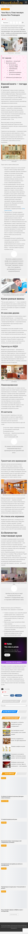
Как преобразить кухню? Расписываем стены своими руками (18, 732)
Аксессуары (5, 801)
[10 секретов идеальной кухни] (14, 809)
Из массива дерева (13, 65)
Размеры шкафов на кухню (18, 746)
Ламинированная (13, 68)
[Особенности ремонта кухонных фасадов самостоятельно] (14, 786)
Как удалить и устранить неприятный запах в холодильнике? (17, 724)
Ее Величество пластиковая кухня (14, 77)
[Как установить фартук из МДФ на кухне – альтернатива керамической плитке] (14, 899)
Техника (4, 822)
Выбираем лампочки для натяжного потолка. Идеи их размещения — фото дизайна (19, 764)
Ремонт (3, 778)
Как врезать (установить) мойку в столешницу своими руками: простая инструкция (18, 756)
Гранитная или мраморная (15, 72)
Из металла (11, 70)
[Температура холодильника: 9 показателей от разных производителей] (14, 876)
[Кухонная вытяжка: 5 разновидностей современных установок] (14, 830)
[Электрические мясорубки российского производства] (14, 853)
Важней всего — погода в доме (13, 61)
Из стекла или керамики (14, 74)
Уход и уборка (5, 9)
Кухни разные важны (11, 63)
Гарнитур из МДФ (13, 66)
